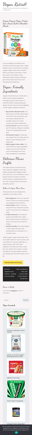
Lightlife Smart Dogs (13, 378)
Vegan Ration (14, 4)
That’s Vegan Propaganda (15, 401)
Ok (16, 432)
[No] (30, 430)
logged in (14, 291)
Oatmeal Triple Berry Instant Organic (16, 331)
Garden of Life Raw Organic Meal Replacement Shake (15, 355)
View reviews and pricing (13, 262)
